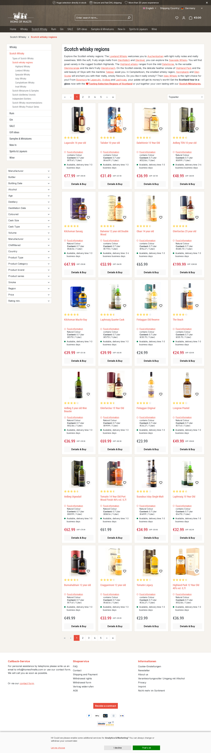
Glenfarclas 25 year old (184, 231)
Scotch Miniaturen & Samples (25, 90)
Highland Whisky (22, 66)
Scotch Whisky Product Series (25, 106)
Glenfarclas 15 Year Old (112, 408)
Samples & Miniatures (20, 138)
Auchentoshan (155, 56)
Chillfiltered (14, 245)
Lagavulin (95, 79)
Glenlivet (140, 60)
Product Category (18, 263)
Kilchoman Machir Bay (75, 319)
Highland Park (183, 68)
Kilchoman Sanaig (73, 231)
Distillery (13, 201)
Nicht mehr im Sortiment (151, 690)
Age (10, 195)
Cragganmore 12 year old (113, 585)
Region (12, 288)
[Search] (129, 18)
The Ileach (178, 319)
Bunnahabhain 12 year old (77, 585)
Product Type (15, 257)
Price (11, 294)
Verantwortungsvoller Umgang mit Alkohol (161, 678)
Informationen (147, 661)
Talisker (110, 71)
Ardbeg (106, 79)
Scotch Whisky (16, 53)
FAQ (75, 666)
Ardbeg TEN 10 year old (185, 142)
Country (12, 251)
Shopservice (81, 661)
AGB (75, 690)
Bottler (12, 177)
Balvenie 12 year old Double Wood (114, 233)
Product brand (16, 269)
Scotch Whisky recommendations (27, 102)
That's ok (146, 748)
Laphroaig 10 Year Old (184, 496)
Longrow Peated (181, 408)
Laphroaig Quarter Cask (112, 319)
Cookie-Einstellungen (149, 666)
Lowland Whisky (22, 70)
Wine (11, 157)
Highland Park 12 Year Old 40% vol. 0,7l (186, 587)
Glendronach (108, 68)
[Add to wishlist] (88, 129)
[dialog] (105, 742)
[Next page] (107, 97)
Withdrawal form (82, 682)
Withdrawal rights (82, 678)
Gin (11, 119)
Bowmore (81, 79)
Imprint (142, 686)
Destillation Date (17, 208)
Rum (11, 113)
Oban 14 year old (145, 231)
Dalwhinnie (168, 64)
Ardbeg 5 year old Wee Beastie (75, 410)
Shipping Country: (170, 8)
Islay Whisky (20, 78)
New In (13, 144)
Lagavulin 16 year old (75, 142)
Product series (16, 276)
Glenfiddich (124, 60)
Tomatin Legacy (145, 585)
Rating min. (14, 300)
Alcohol (12, 189)
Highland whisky (129, 64)
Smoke (12, 282)
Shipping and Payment (85, 674)
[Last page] (113, 97)
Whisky (13, 47)
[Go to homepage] (21, 17)
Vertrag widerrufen (83, 686)
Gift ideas (14, 132)
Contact (77, 670)
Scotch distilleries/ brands (24, 94)
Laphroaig (121, 79)
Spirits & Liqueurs (18, 151)
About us (143, 674)
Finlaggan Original (146, 408)
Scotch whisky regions (22, 62)
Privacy (142, 682)
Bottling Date (15, 183)
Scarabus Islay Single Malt (150, 496)
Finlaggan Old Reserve (148, 319)
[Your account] (183, 18)
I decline (118, 748)
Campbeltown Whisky (24, 82)
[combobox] (100, 18)
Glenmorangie (71, 68)
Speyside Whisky (22, 74)
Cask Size (13, 220)
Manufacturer (16, 170)
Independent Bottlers (21, 98)
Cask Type (14, 226)
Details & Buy (78, 184)
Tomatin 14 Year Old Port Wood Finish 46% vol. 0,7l (113, 498)
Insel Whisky (20, 86)
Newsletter (144, 670)
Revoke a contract (105, 705)
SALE (12, 125)
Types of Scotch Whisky (23, 58)
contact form (27, 683)
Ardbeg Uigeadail (72, 496)
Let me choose (58, 748)
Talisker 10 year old (110, 142)
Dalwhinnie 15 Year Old (148, 142)
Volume (12, 232)
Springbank (182, 71)
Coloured (13, 214)
